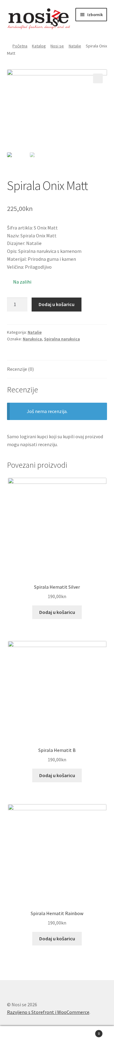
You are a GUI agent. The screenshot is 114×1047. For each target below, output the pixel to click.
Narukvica (32, 339)
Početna (19, 46)
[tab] (57, 369)
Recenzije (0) (20, 369)
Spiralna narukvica (62, 339)
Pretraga (57, 1036)
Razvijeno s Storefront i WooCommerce (48, 1012)
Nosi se (57, 46)
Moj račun (19, 1036)
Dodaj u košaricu (56, 304)
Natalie (75, 46)
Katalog (39, 46)
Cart (88, 1031)
